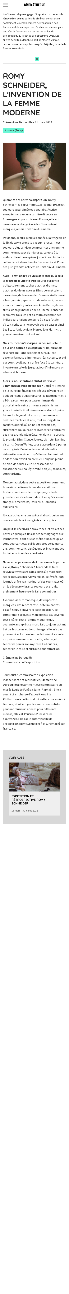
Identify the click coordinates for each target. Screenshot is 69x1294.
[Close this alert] (37, 59)
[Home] (34, 4)
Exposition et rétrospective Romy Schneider (28, 799)
